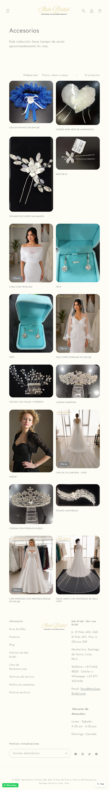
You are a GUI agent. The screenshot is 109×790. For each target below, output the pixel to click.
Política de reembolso (22, 684)
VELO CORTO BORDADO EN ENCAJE (73, 357)
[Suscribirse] (66, 753)
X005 (11, 357)
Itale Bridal (26, 779)
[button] (8, 11)
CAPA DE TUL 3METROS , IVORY (71, 472)
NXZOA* (13, 476)
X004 (58, 286)
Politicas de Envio (19, 692)
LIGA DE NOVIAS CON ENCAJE (24, 127)
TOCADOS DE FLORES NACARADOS (26, 216)
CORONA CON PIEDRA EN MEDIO (26, 528)
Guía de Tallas (17, 629)
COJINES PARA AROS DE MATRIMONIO (75, 129)
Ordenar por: (30, 75)
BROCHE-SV (61, 174)
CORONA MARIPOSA (66, 402)
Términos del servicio (21, 677)
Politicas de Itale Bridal (18, 655)
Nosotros (14, 637)
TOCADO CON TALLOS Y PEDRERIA (26, 402)
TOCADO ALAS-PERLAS (67, 510)
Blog (11, 645)
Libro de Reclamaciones (18, 667)
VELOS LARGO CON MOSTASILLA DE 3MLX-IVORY (77, 600)
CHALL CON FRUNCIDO (20, 287)
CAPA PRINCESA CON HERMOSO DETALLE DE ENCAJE (30, 600)
